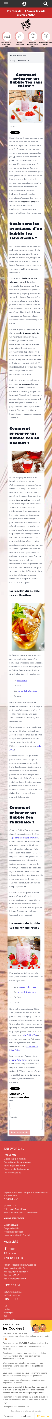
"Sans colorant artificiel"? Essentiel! (17, 1235)
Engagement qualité (11, 1225)
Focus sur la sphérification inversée (16, 1169)
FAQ (5, 1305)
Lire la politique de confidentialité (16, 1407)
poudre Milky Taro (17, 1060)
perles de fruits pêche (27, 691)
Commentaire (13, 1117)
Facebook (12, 1249)
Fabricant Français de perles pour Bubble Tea (20, 1265)
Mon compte (8, 1312)
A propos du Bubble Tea (19, 61)
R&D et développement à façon (15, 1278)
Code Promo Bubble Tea (12, 1172)
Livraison (7, 1309)
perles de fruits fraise (27, 992)
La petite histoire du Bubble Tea (15, 1158)
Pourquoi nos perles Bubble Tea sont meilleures (21, 1212)
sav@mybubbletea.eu (11, 1295)
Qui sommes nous (10, 1205)
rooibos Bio (22, 680)
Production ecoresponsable (13, 1231)
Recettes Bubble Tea (18, 55)
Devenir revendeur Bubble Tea (14, 1268)
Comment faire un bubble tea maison (17, 1162)
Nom (11, 1100)
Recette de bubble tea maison (14, 1165)
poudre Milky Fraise (27, 987)
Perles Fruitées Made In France (15, 1209)
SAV (5, 1316)
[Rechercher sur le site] (45, 4)
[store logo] (26, 25)
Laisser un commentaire (19, 1132)
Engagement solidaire (11, 1228)
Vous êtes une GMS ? (11, 1275)
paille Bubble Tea (29, 1035)
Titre (11, 1109)
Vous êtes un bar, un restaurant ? (16, 1271)
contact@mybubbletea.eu (13, 1292)
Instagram (12, 1253)
